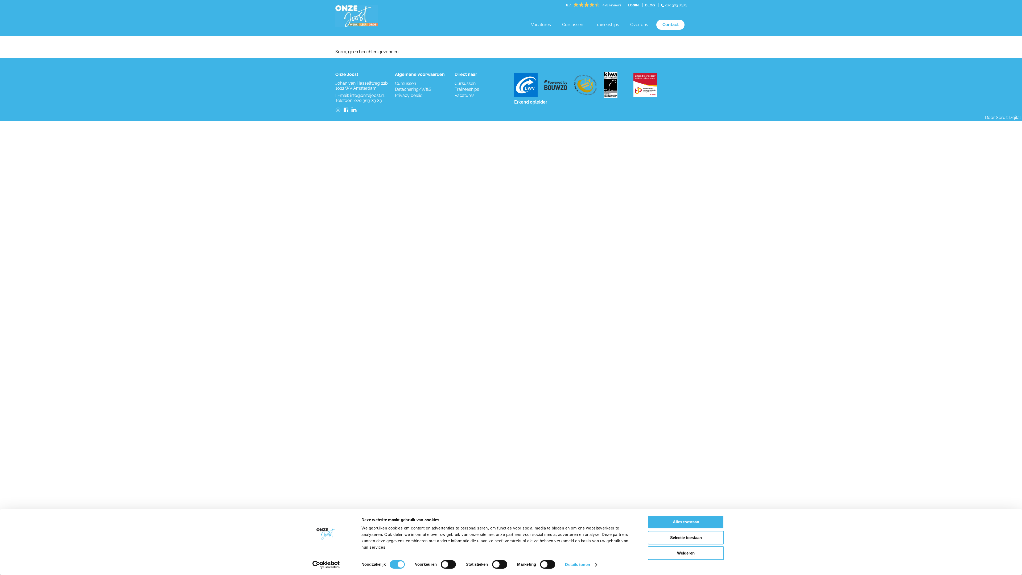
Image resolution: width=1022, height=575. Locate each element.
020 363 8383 (675, 5)
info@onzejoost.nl (367, 95)
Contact (670, 24)
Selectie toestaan (686, 537)
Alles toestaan (686, 522)
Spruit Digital (1008, 117)
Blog (650, 5)
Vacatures (541, 24)
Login (633, 5)
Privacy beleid (409, 95)
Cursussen (572, 24)
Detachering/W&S (413, 89)
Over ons (639, 24)
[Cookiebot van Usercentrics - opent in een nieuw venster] (326, 565)
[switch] (448, 564)
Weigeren (686, 553)
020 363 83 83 (368, 100)
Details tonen (577, 564)
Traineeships (607, 24)
